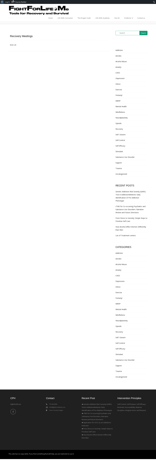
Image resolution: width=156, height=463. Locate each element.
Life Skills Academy (103, 18)
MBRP (118, 101)
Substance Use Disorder (125, 157)
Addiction (119, 50)
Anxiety (118, 67)
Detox (118, 84)
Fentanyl (119, 95)
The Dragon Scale (84, 18)
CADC (118, 73)
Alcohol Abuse (121, 61)
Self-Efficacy (120, 146)
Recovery (119, 129)
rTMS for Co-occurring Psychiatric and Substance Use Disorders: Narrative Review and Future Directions (131, 209)
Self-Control (120, 140)
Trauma (119, 168)
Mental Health (121, 106)
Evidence (127, 18)
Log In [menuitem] (7, 2)
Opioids (119, 123)
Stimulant (119, 151)
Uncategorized (121, 174)
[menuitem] (2, 2)
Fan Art (117, 18)
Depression (120, 78)
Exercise (119, 89)
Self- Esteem (121, 134)
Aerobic (119, 56)
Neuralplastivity (122, 118)
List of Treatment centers (126, 235)
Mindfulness (120, 112)
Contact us (141, 18)
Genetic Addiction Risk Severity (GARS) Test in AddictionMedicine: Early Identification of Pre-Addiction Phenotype (97, 407)
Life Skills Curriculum (65, 18)
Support (119, 163)
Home (50, 18)
